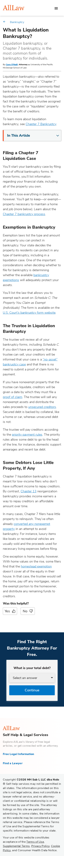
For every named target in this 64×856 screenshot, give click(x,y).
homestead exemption (36, 566)
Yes (7, 611)
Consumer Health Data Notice (37, 850)
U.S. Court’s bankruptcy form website (29, 312)
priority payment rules (27, 434)
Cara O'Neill (12, 64)
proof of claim (12, 397)
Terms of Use (35, 842)
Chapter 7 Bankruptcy (41, 124)
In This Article (18, 135)
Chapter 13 (28, 491)
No (25, 611)
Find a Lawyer (12, 763)
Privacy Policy (40, 846)
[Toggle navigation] (56, 8)
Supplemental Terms (16, 846)
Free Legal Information (18, 754)
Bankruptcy (17, 22)
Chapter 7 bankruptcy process (24, 214)
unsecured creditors (42, 407)
